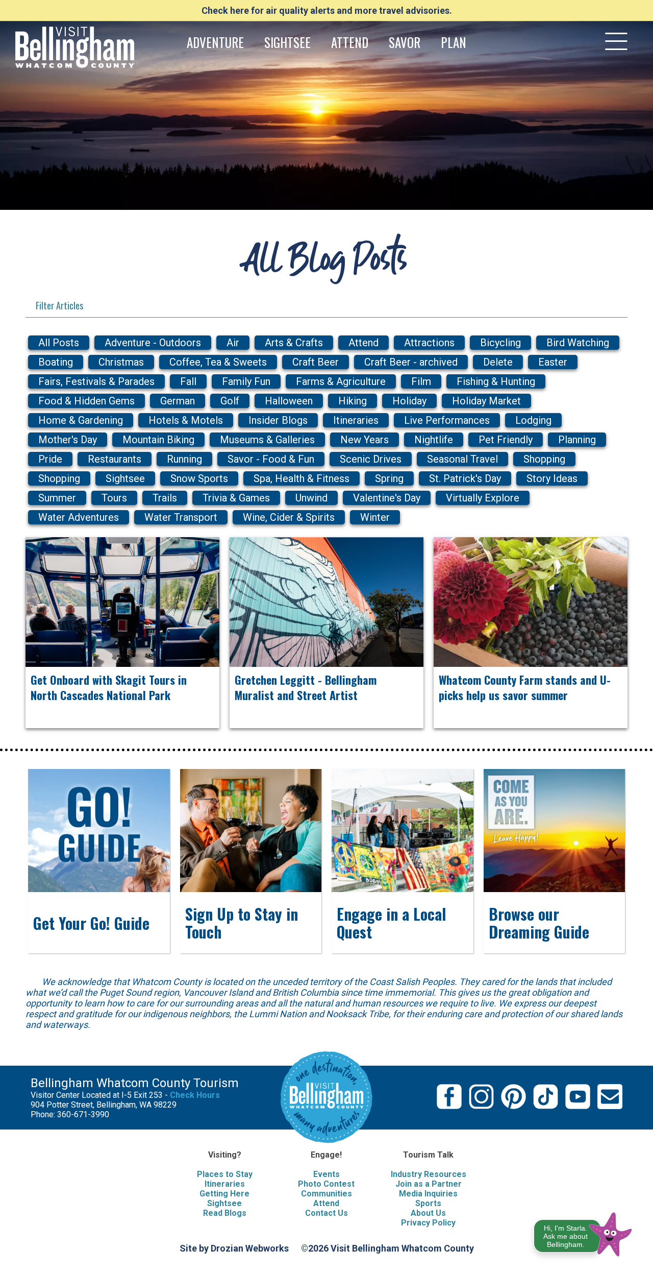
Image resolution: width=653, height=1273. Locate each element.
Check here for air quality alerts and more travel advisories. (327, 10)
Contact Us (326, 1213)
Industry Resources (428, 1174)
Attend (326, 1203)
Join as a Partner (428, 1184)
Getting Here (224, 1193)
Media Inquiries (428, 1193)
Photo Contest (326, 1184)
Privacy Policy (428, 1223)
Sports (428, 1203)
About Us (428, 1213)
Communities (326, 1193)
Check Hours (195, 1095)
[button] (583, 1232)
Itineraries (225, 1184)
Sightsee (224, 1203)
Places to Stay (225, 1174)
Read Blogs (224, 1213)
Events (326, 1174)
